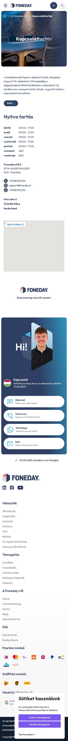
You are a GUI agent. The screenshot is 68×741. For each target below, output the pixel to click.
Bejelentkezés (10, 640)
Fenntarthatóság (11, 603)
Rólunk (6, 598)
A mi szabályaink (10, 725)
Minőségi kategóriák (13, 577)
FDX (4, 531)
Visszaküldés (9, 567)
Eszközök (7, 521)
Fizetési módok (10, 572)
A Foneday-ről (19, 16)
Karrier (6, 609)
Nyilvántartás (9, 635)
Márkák (6, 536)
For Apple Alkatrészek (14, 541)
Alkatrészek (9, 511)
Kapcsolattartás (11, 619)
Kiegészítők (8, 516)
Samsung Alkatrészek (14, 546)
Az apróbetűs (9, 721)
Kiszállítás (7, 562)
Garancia (7, 582)
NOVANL (7, 526)
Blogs (5, 614)
